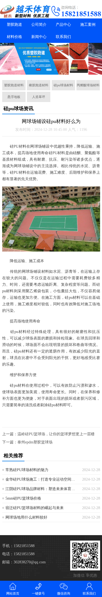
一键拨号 (38, 593)
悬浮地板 (13, 97)
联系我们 (63, 37)
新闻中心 (39, 37)
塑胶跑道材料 (14, 85)
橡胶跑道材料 (38, 85)
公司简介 (39, 25)
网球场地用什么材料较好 (26, 517)
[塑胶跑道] (25, 11)
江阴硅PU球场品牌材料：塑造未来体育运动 (41, 489)
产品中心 (63, 25)
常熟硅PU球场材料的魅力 (26, 470)
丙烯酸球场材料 (88, 85)
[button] (49, 70)
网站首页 (12, 593)
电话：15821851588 (18, 554)
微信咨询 (63, 593)
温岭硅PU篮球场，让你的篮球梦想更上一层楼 (56, 434)
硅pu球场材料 (63, 85)
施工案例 (87, 25)
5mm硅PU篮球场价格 (23, 498)
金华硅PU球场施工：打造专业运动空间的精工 (41, 479)
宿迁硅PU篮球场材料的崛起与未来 (34, 508)
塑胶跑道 (14, 25)
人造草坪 (38, 97)
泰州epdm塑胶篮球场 (34, 442)
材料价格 (14, 37)
